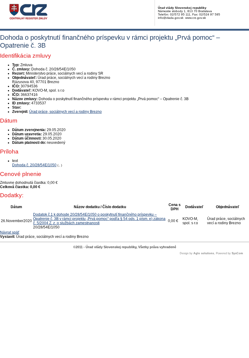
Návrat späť (9, 232)
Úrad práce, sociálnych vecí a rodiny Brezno (65, 112)
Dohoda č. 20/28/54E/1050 (34, 165)
